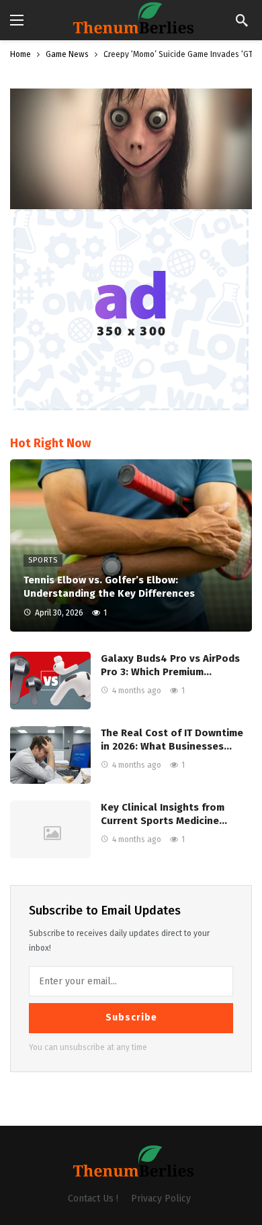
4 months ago (136, 690)
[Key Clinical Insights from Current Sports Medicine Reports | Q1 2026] (50, 829)
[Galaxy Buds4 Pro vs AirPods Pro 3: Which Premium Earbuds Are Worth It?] (50, 680)
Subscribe (131, 1017)
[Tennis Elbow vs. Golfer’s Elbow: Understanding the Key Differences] (131, 545)
